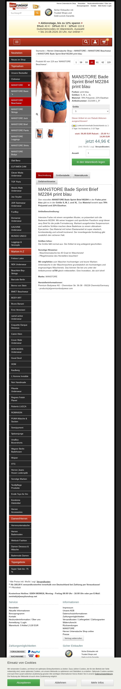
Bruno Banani (17, 304)
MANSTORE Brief (19, 124)
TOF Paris (16, 181)
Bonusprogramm (83, 6)
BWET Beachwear (19, 291)
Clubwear (15, 79)
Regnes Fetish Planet (18, 399)
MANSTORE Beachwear (17, 101)
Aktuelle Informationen (19, 610)
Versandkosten (102, 146)
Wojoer (14, 458)
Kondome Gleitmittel (16, 501)
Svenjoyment (17, 427)
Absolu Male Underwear (17, 189)
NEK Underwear (18, 264)
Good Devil (16, 358)
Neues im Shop (18, 59)
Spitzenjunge (17, 433)
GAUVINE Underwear (16, 228)
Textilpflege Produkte (16, 486)
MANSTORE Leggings (17, 138)
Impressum (68, 607)
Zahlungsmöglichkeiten (73, 616)
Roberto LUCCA (18, 406)
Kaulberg (15, 370)
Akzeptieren (24, 682)
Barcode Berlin (18, 279)
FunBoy (14, 212)
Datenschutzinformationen (75, 613)
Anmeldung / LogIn (18, 622)
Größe (76, 106)
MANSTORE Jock (19, 118)
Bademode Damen (20, 555)
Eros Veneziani (18, 310)
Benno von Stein (19, 285)
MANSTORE (17, 85)
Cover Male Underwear (16, 341)
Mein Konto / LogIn (104, 6)
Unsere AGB (68, 610)
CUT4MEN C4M (18, 166)
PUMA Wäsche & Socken (19, 420)
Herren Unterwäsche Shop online (78, 631)
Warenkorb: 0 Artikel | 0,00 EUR (23, 625)
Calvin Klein (16, 334)
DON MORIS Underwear (17, 350)
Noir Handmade (18, 382)
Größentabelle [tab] (63, 175)
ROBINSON (16, 412)
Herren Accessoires (16, 510)
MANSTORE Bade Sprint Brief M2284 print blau (60, 54)
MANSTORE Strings (17, 110)
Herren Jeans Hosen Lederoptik (19, 471)
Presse (66, 634)
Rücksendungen (70, 625)
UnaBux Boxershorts (16, 441)
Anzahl (75, 153)
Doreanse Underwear (16, 219)
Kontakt (93, 6)
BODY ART (16, 297)
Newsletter (81, 3)
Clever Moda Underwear (17, 174)
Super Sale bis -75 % (19, 570)
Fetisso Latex (17, 258)
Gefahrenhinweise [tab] (46, 181)
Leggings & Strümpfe (16, 243)
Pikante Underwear (16, 390)
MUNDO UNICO (18, 236)
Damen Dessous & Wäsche (20, 548)
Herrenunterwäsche (20, 525)
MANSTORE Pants (20, 130)
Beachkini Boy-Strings (18, 272)
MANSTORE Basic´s (19, 92)
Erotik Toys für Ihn (19, 494)
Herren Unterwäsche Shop (66, 3)
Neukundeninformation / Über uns (99, 3)
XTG (13, 464)
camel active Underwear (17, 317)
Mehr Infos (97, 682)
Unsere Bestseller (19, 73)
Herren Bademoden (17, 533)
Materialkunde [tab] (81, 175)
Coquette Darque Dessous (19, 326)
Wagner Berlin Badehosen (17, 450)
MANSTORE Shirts (20, 145)
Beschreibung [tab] (44, 175)
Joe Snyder (16, 197)
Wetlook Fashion (19, 540)
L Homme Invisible (19, 376)
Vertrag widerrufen (73, 638)
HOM (13, 364)
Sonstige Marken (19, 479)
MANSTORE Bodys (17, 153)
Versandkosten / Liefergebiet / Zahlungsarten (84, 619)
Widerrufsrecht (69, 622)
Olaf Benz (15, 160)
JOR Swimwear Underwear (18, 204)
